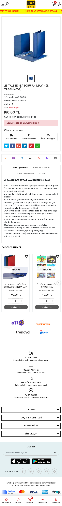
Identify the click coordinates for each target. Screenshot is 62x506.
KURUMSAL (31, 409)
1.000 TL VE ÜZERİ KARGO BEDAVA (42, 11)
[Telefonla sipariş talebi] (47, 158)
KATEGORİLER (31, 425)
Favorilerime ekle (14, 130)
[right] (58, 283)
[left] (3, 283)
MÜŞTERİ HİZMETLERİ (31, 417)
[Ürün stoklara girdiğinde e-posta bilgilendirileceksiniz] (39, 158)
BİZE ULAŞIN (31, 433)
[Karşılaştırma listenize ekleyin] (31, 158)
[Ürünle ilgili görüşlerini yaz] (22, 158)
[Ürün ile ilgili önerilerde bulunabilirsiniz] (56, 158)
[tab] (20, 168)
